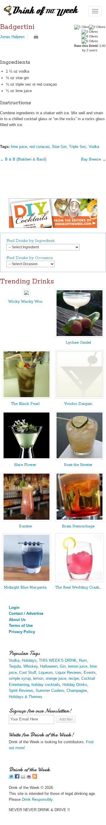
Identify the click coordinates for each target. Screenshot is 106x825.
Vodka (94, 146)
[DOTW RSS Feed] (34, 777)
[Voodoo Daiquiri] (79, 397)
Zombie (25, 526)
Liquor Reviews (68, 672)
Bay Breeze (91, 159)
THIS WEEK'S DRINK (58, 660)
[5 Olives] (90, 41)
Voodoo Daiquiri (78, 403)
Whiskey (30, 666)
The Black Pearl (25, 403)
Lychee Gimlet (78, 342)
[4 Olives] (90, 36)
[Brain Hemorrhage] (79, 520)
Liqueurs (46, 672)
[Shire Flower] (26, 458)
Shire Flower (25, 464)
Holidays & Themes (25, 696)
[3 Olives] (90, 32)
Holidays (29, 660)
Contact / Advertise (26, 613)
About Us (17, 619)
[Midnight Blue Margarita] (26, 581)
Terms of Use (21, 625)
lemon (38, 678)
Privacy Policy (22, 632)
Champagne (77, 690)
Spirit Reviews (21, 690)
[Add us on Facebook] (17, 777)
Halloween (48, 666)
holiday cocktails (46, 684)
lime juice (19, 146)
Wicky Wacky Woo (25, 301)
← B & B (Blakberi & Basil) (23, 159)
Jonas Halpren (12, 37)
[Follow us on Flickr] (28, 777)
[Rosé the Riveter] (79, 458)
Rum (83, 660)
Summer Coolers (50, 690)
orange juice (56, 678)
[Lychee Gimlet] (79, 336)
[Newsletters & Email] (23, 777)
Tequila (15, 666)
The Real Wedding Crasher (79, 587)
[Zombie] (26, 520)
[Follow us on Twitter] (11, 777)
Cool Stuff (27, 672)
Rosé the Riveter (78, 464)
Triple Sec (77, 146)
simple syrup (20, 678)
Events (90, 672)
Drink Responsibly (37, 799)
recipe (74, 678)
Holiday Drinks (74, 684)
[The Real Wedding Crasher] (79, 581)
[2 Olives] (97, 27)
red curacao (39, 146)
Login (14, 607)
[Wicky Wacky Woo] (26, 295)
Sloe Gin (59, 146)
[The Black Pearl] (26, 397)
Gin (63, 666)
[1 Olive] (81, 27)
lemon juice (77, 666)
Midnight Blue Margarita (25, 587)
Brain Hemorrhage (78, 526)
